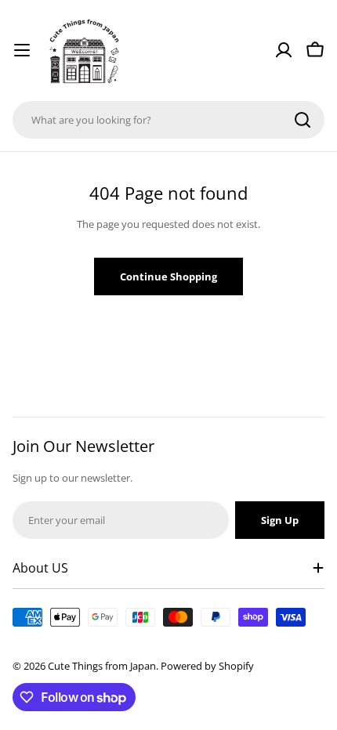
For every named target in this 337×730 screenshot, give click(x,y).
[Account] (283, 50)
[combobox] (168, 120)
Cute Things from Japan (102, 666)
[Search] (302, 119)
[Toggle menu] (22, 50)
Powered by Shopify (207, 666)
